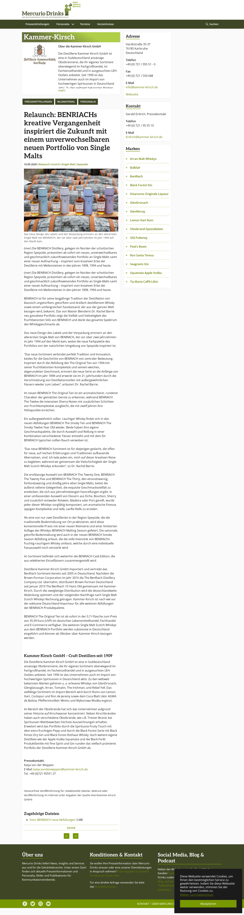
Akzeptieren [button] (208, 904)
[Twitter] (32, 903)
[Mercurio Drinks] (120, 10)
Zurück (71, 827)
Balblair (135, 168)
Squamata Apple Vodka (146, 273)
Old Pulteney (139, 238)
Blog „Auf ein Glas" (169, 881)
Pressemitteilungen (38, 101)
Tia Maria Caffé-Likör (144, 282)
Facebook (174, 873)
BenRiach (136, 176)
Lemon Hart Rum (141, 220)
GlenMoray (137, 211)
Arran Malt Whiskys (143, 159)
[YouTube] (48, 903)
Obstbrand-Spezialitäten (146, 229)
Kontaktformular (105, 886)
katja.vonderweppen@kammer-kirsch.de (60, 769)
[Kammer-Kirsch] (39, 54)
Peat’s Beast (138, 246)
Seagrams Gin (139, 264)
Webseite (132, 94)
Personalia (88, 101)
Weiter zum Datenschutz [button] (196, 895)
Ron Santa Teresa (142, 255)
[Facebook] (24, 903)
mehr (62, 90)
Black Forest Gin (141, 185)
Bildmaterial (66, 101)
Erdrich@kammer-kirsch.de (144, 137)
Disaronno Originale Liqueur (149, 194)
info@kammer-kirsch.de (142, 87)
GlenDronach (139, 203)
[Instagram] (40, 903)
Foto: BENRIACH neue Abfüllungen (53, 820)
